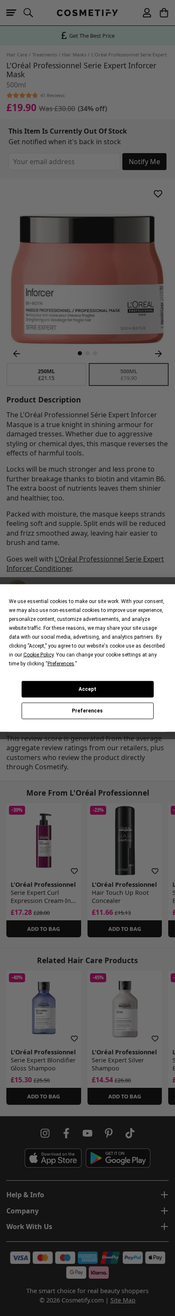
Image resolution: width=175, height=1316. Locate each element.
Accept (87, 689)
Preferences (87, 711)
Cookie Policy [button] (38, 654)
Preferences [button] (61, 663)
